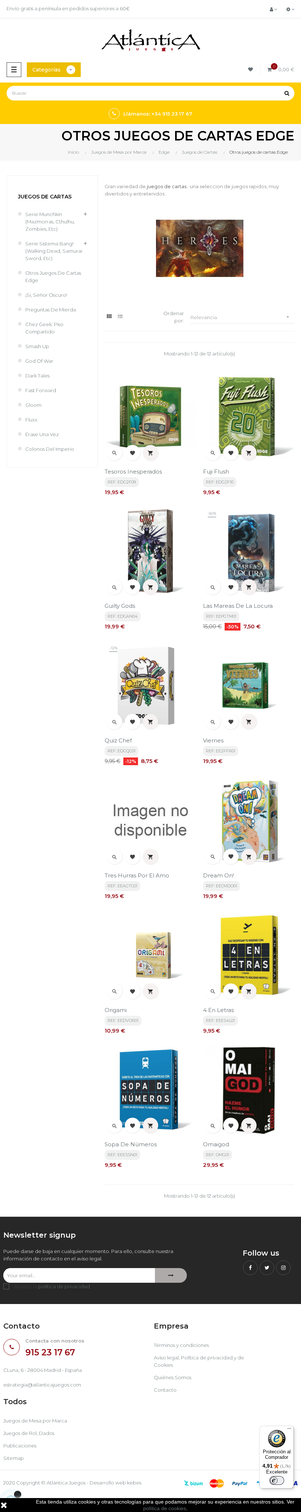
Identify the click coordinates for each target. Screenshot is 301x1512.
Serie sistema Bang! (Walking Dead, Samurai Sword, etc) (53, 251)
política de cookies (164, 1508)
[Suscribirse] (171, 1275)
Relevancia (241, 317)
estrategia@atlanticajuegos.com (42, 1385)
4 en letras (218, 1010)
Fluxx (31, 420)
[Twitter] (267, 1268)
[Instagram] (283, 1268)
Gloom (33, 405)
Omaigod (216, 1144)
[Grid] (109, 316)
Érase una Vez (42, 434)
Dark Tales (37, 376)
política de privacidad (64, 1286)
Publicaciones (19, 1446)
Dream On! (218, 875)
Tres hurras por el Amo (137, 875)
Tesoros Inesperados (133, 471)
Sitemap (13, 1458)
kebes (134, 1483)
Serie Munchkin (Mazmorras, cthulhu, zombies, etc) (50, 221)
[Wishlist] (252, 69)
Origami (116, 1010)
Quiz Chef (118, 740)
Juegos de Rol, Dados (28, 1433)
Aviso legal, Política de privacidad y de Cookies (199, 1361)
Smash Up (37, 346)
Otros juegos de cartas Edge (53, 276)
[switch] (276, 1480)
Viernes (213, 740)
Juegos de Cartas (45, 196)
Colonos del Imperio (49, 449)
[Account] (273, 9)
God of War (39, 361)
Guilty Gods (120, 605)
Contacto (165, 1390)
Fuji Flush (216, 471)
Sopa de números (131, 1144)
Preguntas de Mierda (50, 310)
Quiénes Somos (172, 1377)
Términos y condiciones (181, 1345)
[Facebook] (250, 1268)
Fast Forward (40, 390)
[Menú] (289, 1430)
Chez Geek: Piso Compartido (44, 328)
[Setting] (290, 9)
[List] (120, 316)
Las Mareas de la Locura (238, 605)
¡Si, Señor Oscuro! (46, 295)
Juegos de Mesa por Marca (35, 1421)
